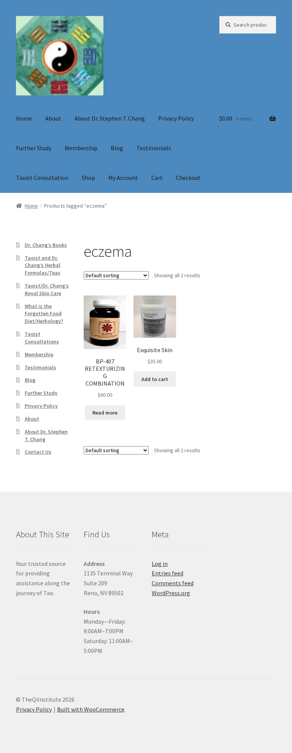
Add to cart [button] (154, 379)
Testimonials (153, 148)
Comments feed (173, 583)
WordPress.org (171, 593)
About (53, 118)
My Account (123, 177)
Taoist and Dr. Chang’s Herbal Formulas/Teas (42, 265)
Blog (117, 148)
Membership (81, 148)
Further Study (33, 148)
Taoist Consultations (42, 337)
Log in (160, 563)
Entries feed (167, 573)
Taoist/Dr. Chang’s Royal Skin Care (47, 289)
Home (24, 118)
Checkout (188, 177)
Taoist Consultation (42, 177)
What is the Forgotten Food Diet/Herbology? (44, 314)
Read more (104, 412)
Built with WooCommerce (90, 709)
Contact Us (38, 451)
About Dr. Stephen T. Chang (110, 118)
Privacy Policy (176, 118)
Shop (88, 177)
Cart (157, 177)
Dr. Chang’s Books (46, 244)
